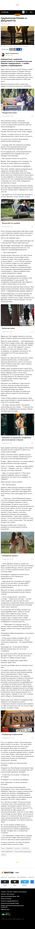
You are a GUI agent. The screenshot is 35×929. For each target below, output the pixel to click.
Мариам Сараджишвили (7, 851)
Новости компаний (6, 898)
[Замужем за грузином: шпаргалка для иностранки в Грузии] (17, 424)
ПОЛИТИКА (31, 877)
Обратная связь (5, 909)
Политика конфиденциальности (9, 901)
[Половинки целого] (17, 542)
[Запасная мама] (17, 315)
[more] (32, 116)
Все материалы (9, 55)
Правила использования (19, 892)
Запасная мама (8, 328)
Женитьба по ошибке (11, 223)
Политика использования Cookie (10, 903)
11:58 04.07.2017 (5, 24)
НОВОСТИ (4, 877)
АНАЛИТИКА (25, 848)
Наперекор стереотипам (12, 734)
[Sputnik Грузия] (5, 13)
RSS (18, 896)
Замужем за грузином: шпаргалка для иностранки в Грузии (16, 438)
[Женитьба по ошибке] (17, 210)
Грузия (3, 848)
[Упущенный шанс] (17, 100)
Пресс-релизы (10, 894)
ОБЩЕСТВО (9, 848)
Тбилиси (4, 854)
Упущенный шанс (9, 113)
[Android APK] (6, 914)
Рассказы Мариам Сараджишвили (23, 851)
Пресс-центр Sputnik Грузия (8, 896)
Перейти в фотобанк (23, 46)
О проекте (4, 892)
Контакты (9, 892)
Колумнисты (17, 848)
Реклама (3, 894)
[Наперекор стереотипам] (17, 721)
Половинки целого (10, 555)
